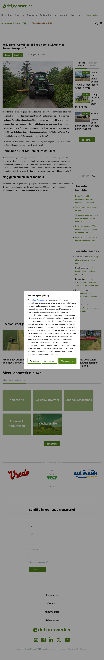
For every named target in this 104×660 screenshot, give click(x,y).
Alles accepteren (67, 361)
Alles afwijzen (49, 361)
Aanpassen (34, 361)
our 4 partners (39, 300)
